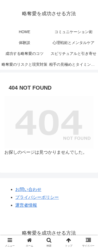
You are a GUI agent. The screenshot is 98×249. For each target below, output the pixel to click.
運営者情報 (26, 205)
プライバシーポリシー (37, 197)
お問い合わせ (28, 189)
